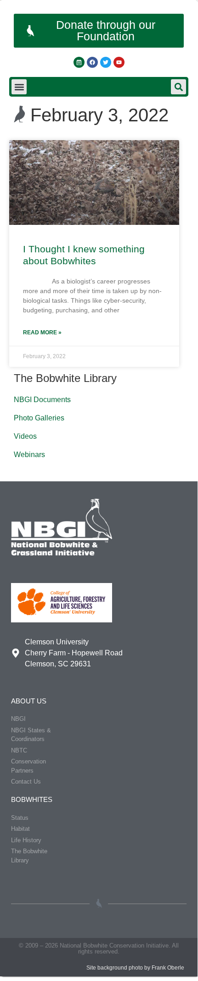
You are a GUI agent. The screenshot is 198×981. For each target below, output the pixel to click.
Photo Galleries (39, 418)
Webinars (29, 454)
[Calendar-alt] (79, 62)
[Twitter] (105, 62)
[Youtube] (118, 62)
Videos (25, 436)
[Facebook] (92, 62)
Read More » (42, 332)
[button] (19, 86)
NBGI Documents (42, 399)
